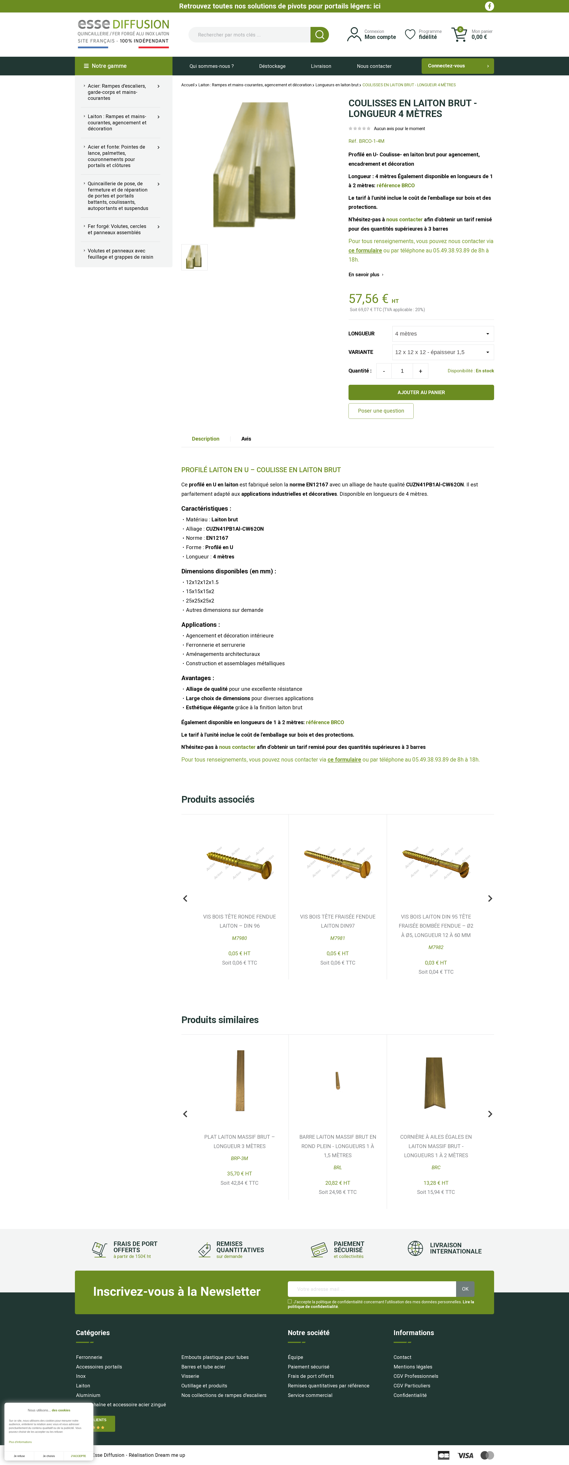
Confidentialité (410, 1395)
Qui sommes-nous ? (212, 66)
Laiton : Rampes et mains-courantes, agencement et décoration (114, 122)
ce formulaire (365, 250)
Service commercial (310, 1395)
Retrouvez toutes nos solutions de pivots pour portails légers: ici (280, 6)
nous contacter (404, 219)
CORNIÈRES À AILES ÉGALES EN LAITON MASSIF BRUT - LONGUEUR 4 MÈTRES (239, 1146)
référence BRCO (396, 185)
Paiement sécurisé (308, 1367)
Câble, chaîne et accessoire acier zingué (121, 1404)
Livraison (321, 66)
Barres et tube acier (203, 1367)
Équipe (295, 1357)
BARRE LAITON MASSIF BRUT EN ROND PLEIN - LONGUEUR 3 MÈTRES (337, 926)
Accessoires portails (99, 1367)
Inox (81, 1376)
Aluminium (88, 1395)
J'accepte (78, 1456)
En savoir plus (367, 274)
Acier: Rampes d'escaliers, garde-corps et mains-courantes (114, 92)
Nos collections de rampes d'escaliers (223, 1395)
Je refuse (19, 1456)
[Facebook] (489, 6)
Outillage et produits (204, 1385)
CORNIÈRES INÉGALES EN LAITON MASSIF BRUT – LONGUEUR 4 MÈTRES (436, 1146)
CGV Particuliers (412, 1385)
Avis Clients (94, 1420)
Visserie (190, 1376)
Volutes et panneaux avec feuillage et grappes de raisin (117, 254)
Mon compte (380, 37)
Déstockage (272, 66)
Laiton (83, 1385)
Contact (402, 1357)
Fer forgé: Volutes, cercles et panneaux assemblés (114, 230)
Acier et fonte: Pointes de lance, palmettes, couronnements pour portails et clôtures (113, 156)
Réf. (353, 141)
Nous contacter (374, 66)
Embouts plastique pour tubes (215, 1357)
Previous (185, 899)
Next (490, 899)
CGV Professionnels (416, 1376)
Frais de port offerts (311, 1376)
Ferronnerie (89, 1357)
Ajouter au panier (421, 392)
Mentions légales (413, 1367)
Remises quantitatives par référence (328, 1385)
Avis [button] (246, 439)
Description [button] (205, 439)
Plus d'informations (20, 1442)
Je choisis (49, 1456)
